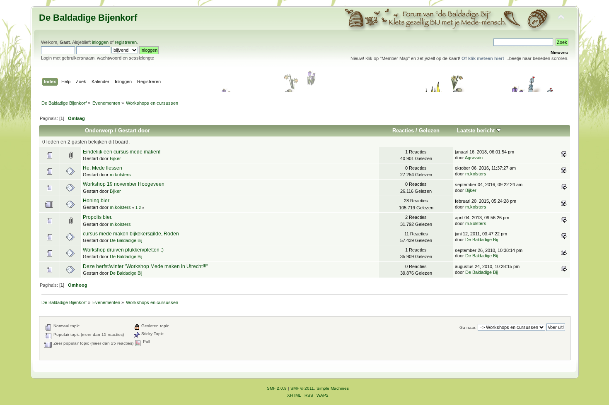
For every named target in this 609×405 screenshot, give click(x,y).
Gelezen (429, 130)
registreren (126, 42)
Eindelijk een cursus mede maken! (121, 152)
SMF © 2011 (302, 388)
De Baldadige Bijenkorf (88, 17)
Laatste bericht (476, 130)
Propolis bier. (97, 217)
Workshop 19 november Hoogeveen (123, 184)
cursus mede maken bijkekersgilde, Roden (131, 234)
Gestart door (134, 130)
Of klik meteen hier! (483, 58)
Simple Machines (333, 388)
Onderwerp (99, 130)
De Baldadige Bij (126, 240)
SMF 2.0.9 (277, 388)
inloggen (100, 42)
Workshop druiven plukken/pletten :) (123, 250)
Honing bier (96, 201)
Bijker (115, 158)
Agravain (474, 157)
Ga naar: (467, 327)
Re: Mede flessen (102, 168)
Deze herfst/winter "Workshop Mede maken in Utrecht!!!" (145, 266)
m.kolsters (120, 174)
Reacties (403, 130)
